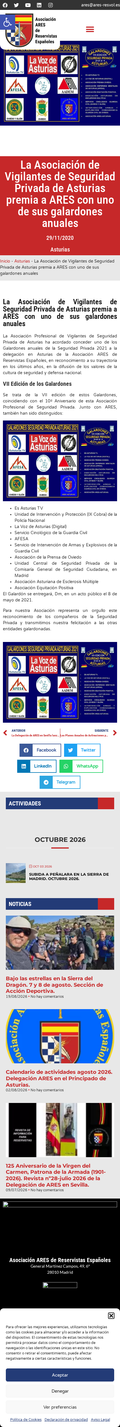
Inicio (5, 261)
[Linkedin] (39, 5)
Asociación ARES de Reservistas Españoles (60, 1260)
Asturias (60, 249)
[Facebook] (5, 5)
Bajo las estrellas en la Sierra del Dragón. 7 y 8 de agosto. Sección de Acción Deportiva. (54, 984)
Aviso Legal (100, 1420)
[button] (7, 22)
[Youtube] (28, 5)
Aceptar (60, 1375)
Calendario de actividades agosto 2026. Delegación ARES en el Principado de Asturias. (59, 1078)
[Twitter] (16, 5)
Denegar (60, 1391)
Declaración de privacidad (66, 1420)
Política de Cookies (26, 1420)
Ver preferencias (60, 1407)
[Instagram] (50, 5)
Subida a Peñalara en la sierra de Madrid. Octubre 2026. (69, 876)
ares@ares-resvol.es (100, 5)
